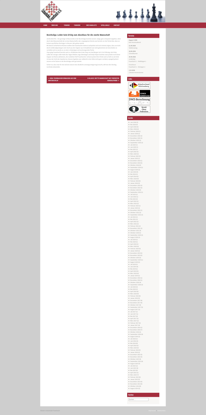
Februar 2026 (134, 131)
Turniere (77, 25)
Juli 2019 (133, 264)
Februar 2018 (134, 296)
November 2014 (135, 384)
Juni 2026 (133, 122)
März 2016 (133, 348)
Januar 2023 (134, 208)
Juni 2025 (133, 147)
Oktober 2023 (134, 190)
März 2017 (133, 321)
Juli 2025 (133, 145)
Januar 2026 (134, 134)
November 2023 (135, 188)
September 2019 (135, 260)
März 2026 (133, 129)
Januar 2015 (134, 379)
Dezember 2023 (135, 185)
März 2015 (133, 375)
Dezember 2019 (135, 253)
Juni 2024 (133, 172)
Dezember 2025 (135, 136)
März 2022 (133, 224)
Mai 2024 (133, 174)
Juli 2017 (133, 312)
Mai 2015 (133, 370)
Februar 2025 (134, 156)
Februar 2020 (134, 249)
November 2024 (135, 163)
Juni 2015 (133, 368)
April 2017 (133, 318)
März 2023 (133, 203)
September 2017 (135, 307)
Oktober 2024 (134, 165)
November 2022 (135, 210)
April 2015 (133, 373)
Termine (67, 25)
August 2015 (134, 364)
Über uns (55, 25)
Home (45, 25)
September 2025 (135, 143)
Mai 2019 (133, 269)
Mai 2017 (133, 316)
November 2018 (135, 280)
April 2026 (133, 127)
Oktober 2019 (134, 258)
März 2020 (133, 246)
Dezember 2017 (135, 300)
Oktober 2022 (134, 212)
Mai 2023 (133, 199)
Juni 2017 (133, 314)
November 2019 (135, 255)
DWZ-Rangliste (91, 25)
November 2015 (135, 357)
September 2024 (135, 167)
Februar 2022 (134, 226)
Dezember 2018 (135, 278)
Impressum (152, 411)
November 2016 (135, 330)
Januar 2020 (134, 251)
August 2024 (134, 170)
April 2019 (133, 271)
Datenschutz (162, 411)
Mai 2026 (133, 125)
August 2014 (134, 388)
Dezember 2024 (135, 161)
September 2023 (135, 192)
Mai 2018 (133, 289)
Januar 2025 (134, 158)
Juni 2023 (133, 197)
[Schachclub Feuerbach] (102, 11)
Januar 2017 (134, 325)
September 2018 (135, 285)
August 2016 (134, 336)
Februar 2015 (134, 377)
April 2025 (133, 152)
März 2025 (133, 154)
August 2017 (134, 309)
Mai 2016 (133, 343)
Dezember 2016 (135, 327)
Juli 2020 (133, 240)
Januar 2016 (134, 352)
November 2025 (135, 138)
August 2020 (134, 237)
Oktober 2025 (134, 140)
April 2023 (133, 201)
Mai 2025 (133, 149)
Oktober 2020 (134, 233)
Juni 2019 (133, 267)
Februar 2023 (134, 206)
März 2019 (133, 273)
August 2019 (134, 262)
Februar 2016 (134, 350)
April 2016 (133, 345)
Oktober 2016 (134, 332)
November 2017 (135, 303)
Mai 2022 (133, 219)
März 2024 (133, 179)
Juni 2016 (133, 341)
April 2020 (133, 244)
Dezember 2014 (135, 382)
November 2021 (135, 228)
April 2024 (133, 176)
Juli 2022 (133, 217)
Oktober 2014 (134, 386)
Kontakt (117, 25)
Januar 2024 (134, 183)
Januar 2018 (134, 298)
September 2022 (135, 215)
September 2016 (135, 334)
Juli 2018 (133, 287)
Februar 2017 (134, 323)
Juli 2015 (133, 366)
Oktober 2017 (134, 305)
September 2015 (135, 361)
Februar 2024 (134, 181)
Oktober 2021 (134, 230)
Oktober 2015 (134, 359)
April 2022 (133, 221)
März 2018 (133, 294)
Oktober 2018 (134, 282)
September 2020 (135, 235)
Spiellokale (105, 25)
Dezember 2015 (135, 355)
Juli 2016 (133, 339)
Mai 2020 (133, 242)
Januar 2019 (134, 276)
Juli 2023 (133, 194)
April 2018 (133, 291)
